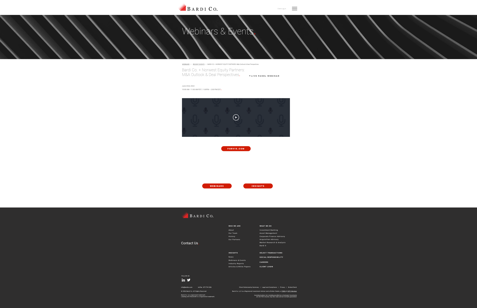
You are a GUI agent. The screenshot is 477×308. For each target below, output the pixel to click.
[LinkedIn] (183, 280)
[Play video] (236, 117)
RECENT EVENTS (198, 64)
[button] (294, 8)
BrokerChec (292, 287)
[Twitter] (188, 280)
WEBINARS (185, 64)
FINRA (284, 291)
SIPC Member (292, 291)
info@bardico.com (186, 287)
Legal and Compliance (270, 287)
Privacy (282, 287)
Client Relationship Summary (249, 287)
